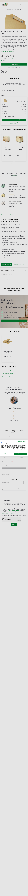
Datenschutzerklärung (22, 441)
